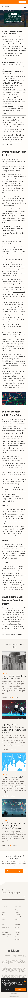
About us (4, 912)
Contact (4, 916)
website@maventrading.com (14, 996)
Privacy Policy (5, 927)
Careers (17, 912)
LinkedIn (17, 939)
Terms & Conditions (6, 934)
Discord (17, 927)
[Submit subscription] (23, 897)
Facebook (17, 937)
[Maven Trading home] (5, 7)
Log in (3, 919)
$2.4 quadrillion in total (13, 213)
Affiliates (17, 914)
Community (18, 916)
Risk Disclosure (5, 932)
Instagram (18, 930)
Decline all (8, 989)
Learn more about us (14, 876)
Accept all (20, 989)
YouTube (17, 932)
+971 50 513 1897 (14, 993)
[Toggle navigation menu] (25, 7)
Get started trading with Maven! (12, 634)
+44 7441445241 (14, 994)
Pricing (3, 909)
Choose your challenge (14, 871)
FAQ (3, 914)
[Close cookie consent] (25, 980)
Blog (16, 909)
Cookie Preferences (6, 937)
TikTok (17, 934)
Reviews (17, 919)
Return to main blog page (8, 10)
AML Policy (4, 930)
